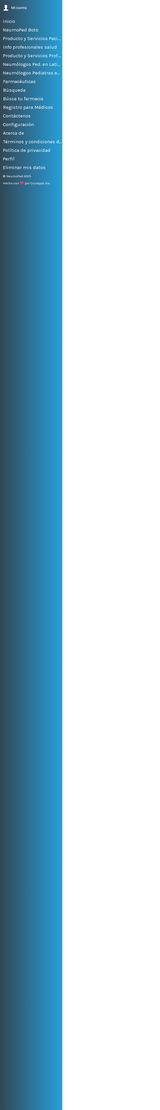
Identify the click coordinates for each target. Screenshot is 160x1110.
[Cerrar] (68, 6)
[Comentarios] (152, 1104)
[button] (14, 7)
